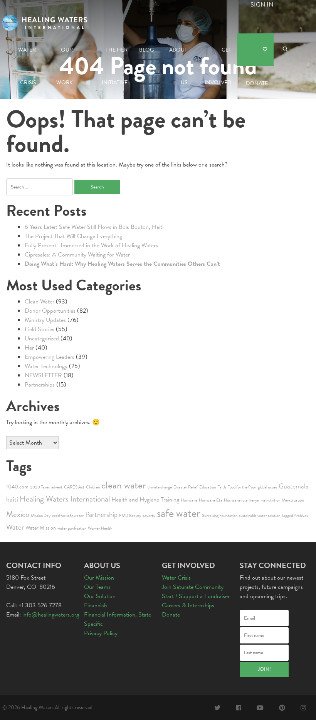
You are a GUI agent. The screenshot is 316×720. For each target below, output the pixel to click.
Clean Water (39, 301)
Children (93, 487)
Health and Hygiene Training (145, 499)
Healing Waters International (65, 499)
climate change (160, 487)
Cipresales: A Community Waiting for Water (77, 254)
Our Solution (100, 596)
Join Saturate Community (193, 587)
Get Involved (218, 56)
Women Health (100, 528)
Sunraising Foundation (219, 515)
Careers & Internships (188, 605)
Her (29, 347)
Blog (146, 50)
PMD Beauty (130, 515)
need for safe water (68, 515)
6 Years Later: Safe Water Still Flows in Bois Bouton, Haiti (94, 227)
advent (56, 487)
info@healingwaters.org (50, 614)
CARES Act (74, 487)
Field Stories (39, 329)
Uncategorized (42, 338)
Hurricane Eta (210, 500)
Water (15, 527)
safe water (178, 513)
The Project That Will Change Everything (73, 236)
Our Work (64, 56)
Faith (221, 487)
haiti (12, 499)
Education (207, 487)
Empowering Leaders (49, 357)
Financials (96, 605)
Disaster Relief (185, 487)
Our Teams (97, 587)
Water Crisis (27, 56)
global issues (267, 487)
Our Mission (99, 577)
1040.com (17, 487)
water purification (71, 528)
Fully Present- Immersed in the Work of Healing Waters (91, 245)
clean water (123, 485)
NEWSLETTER (43, 375)
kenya (254, 500)
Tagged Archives (295, 515)
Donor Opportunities (50, 310)
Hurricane (189, 500)
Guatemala (294, 486)
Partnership (101, 514)
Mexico (17, 514)
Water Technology (46, 366)
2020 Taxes (40, 487)
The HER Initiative (115, 56)
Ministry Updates (45, 320)
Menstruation (293, 500)
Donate (255, 49)
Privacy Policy (101, 633)
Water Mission (40, 528)
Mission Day (40, 515)
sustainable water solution (259, 515)
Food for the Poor (241, 487)
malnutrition (270, 500)
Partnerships (40, 384)
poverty (149, 515)
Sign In (261, 4)
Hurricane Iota (236, 500)
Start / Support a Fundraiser (196, 596)
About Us (178, 56)
